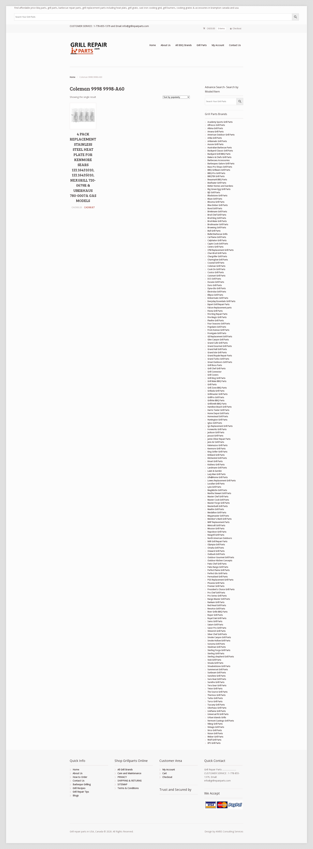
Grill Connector (215, 371)
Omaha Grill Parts (216, 547)
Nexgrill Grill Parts (216, 534)
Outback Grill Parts (216, 554)
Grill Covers (213, 374)
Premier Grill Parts (216, 586)
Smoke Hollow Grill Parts (219, 640)
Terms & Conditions (128, 788)
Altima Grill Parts (215, 128)
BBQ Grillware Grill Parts (219, 170)
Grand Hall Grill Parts (217, 349)
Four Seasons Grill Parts (219, 323)
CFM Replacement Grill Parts (221, 250)
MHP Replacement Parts (219, 522)
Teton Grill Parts (215, 688)
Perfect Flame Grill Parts (219, 570)
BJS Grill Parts (214, 192)
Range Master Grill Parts (219, 599)
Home (152, 45)
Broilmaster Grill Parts (218, 224)
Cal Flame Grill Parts (217, 237)
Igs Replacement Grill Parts (220, 426)
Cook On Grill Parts (216, 269)
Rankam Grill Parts (216, 602)
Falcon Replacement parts (220, 307)
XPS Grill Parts (214, 743)
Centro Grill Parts (216, 246)
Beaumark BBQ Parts (217, 179)
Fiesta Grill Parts (215, 310)
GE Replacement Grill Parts (220, 336)
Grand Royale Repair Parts (220, 355)
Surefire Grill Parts (216, 682)
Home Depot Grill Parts (218, 413)
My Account (218, 45)
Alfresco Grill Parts (216, 125)
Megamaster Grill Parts (218, 515)
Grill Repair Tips (81, 791)
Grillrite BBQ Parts (216, 400)
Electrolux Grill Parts (217, 291)
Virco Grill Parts (215, 730)
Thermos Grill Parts (217, 695)
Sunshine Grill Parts (217, 675)
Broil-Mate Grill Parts (217, 221)
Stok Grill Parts (214, 659)
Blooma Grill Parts (216, 202)
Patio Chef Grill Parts (217, 563)
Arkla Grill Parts (215, 138)
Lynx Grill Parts (214, 487)
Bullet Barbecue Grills (218, 234)
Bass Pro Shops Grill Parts (220, 166)
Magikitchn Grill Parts (217, 490)
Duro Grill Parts (215, 285)
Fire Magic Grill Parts (217, 317)
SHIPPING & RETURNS (130, 780)
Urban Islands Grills (217, 717)
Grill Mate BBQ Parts (217, 381)
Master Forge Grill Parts (219, 503)
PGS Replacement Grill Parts (220, 579)
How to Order (80, 777)
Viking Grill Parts (215, 723)
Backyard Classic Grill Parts (220, 150)
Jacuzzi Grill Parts (215, 435)
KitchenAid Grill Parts (217, 458)
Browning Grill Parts (217, 227)
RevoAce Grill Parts (216, 608)
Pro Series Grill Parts (217, 595)
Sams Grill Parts (215, 621)
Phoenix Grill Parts (216, 583)
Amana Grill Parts (216, 131)
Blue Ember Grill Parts (218, 205)
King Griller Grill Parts (217, 451)
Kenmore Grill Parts (217, 448)
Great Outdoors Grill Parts (220, 362)
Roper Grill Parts (215, 615)
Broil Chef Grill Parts (217, 214)
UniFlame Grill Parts (217, 711)
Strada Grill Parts (215, 663)
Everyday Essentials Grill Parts (221, 301)
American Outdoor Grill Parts (221, 134)
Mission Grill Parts (216, 528)
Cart (164, 773)
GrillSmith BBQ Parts (217, 403)
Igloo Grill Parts (215, 423)
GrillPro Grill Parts (216, 397)
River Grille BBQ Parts (218, 611)
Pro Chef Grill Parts (216, 592)
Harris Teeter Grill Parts (218, 410)
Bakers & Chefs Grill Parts (219, 157)
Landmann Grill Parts (217, 467)
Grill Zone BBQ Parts (217, 387)
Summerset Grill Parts (218, 669)
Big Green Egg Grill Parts (219, 189)
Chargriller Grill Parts (217, 256)
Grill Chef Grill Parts (217, 368)
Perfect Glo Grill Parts (217, 573)
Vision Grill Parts (215, 733)
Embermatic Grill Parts (218, 298)
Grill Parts (202, 45)
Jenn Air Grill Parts (216, 442)
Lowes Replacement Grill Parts (222, 480)
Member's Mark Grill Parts (220, 518)
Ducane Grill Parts (216, 282)
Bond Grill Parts (215, 208)
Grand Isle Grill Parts (217, 352)
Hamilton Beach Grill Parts (220, 406)
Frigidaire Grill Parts (217, 326)
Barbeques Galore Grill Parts (221, 163)
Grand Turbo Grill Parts (218, 358)
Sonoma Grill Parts (216, 643)
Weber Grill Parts (215, 736)
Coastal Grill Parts (216, 262)
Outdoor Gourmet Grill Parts (221, 557)
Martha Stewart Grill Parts (219, 493)
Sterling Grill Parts (216, 653)
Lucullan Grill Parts (216, 483)
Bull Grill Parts (214, 230)
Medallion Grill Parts (217, 512)
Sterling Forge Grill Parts (219, 650)
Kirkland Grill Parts (216, 455)
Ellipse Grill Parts (215, 294)
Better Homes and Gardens (220, 186)
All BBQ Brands (183, 45)
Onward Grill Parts (216, 551)
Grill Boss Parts (215, 365)
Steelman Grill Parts (217, 647)
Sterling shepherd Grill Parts (221, 656)
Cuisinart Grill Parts (216, 275)
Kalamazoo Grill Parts (218, 445)
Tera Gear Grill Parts (217, 685)
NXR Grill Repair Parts (217, 541)
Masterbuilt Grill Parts (218, 506)
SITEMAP (122, 784)
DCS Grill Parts (214, 278)
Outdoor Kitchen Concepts (220, 560)
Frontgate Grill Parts (217, 333)
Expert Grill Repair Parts (219, 304)
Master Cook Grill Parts (218, 499)
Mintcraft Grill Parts (216, 525)
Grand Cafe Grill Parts (218, 342)
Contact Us (235, 45)
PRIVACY (122, 777)
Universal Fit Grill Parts (218, 714)
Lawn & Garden (215, 471)
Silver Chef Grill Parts (217, 634)
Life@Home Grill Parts (218, 477)
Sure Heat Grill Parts (217, 679)
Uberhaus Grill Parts (217, 707)
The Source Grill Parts (218, 691)
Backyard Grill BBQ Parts (219, 154)
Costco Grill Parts (216, 272)
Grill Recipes (79, 788)
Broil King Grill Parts (217, 218)
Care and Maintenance (129, 773)
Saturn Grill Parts (215, 624)
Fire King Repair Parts (217, 314)
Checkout (237, 28)
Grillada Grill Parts (216, 390)
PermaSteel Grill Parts (218, 576)
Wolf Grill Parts (214, 739)
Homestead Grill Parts (218, 416)
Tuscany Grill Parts (216, 704)
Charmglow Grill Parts (218, 259)
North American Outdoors (220, 538)
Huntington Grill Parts (217, 419)
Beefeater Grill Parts (217, 182)
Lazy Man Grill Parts (217, 474)
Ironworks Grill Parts (217, 429)
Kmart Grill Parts (215, 461)
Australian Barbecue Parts (220, 147)
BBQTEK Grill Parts (216, 176)
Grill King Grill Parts (216, 378)
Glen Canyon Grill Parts (218, 339)
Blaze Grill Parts (215, 198)
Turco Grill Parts (215, 701)
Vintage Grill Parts (216, 727)
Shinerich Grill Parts (217, 631)
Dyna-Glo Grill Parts (217, 288)
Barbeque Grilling (82, 784)
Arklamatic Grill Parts (217, 141)
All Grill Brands (125, 769)
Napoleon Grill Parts (217, 531)
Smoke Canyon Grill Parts (219, 637)
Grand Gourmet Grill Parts (220, 346)
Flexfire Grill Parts (216, 320)
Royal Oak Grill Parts (217, 618)
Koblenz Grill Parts (216, 464)
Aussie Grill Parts (216, 144)
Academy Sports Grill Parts (220, 122)
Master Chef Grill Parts (218, 496)
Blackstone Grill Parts (217, 195)
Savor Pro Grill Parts (217, 627)
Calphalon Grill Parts (217, 240)
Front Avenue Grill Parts (218, 330)
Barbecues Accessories (219, 160)
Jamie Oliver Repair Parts (219, 439)
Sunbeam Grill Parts (217, 672)
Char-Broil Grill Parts (217, 253)
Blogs (76, 795)
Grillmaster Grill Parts (218, 394)
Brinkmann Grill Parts (217, 211)
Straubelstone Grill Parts (219, 666)
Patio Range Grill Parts (218, 567)
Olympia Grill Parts (216, 544)
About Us (166, 45)
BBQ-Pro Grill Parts (216, 173)
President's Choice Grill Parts (221, 589)
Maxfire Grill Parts (216, 509)
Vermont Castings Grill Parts (221, 720)
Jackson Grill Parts (216, 432)
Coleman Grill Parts (216, 266)
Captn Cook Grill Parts (218, 243)
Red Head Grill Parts (217, 605)
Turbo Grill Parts (215, 698)
